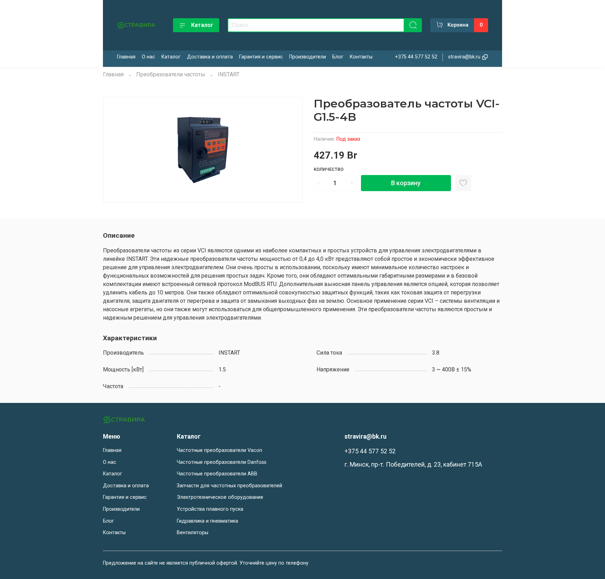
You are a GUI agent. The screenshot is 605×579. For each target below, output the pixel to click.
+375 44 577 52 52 (416, 57)
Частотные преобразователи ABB (217, 474)
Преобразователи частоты (170, 74)
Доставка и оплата (210, 57)
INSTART (228, 74)
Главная (126, 57)
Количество (328, 169)
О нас (148, 57)
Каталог (202, 25)
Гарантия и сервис (261, 57)
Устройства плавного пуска (210, 509)
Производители (307, 57)
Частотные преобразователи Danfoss (221, 462)
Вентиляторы (192, 533)
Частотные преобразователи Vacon (219, 450)
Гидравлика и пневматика (207, 521)
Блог (337, 57)
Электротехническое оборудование (220, 497)
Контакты (361, 57)
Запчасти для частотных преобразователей (229, 486)
